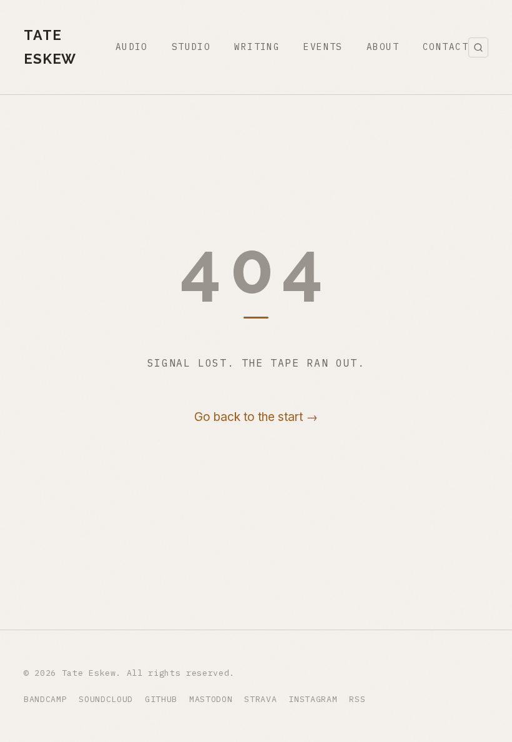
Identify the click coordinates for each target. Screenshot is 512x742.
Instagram (312, 699)
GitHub (161, 699)
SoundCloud (106, 699)
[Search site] (478, 47)
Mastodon (210, 699)
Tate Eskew (50, 47)
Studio (191, 46)
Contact (445, 46)
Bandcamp (45, 699)
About (383, 46)
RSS (357, 699)
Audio (132, 46)
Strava (260, 699)
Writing (257, 46)
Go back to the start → (256, 417)
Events (323, 46)
